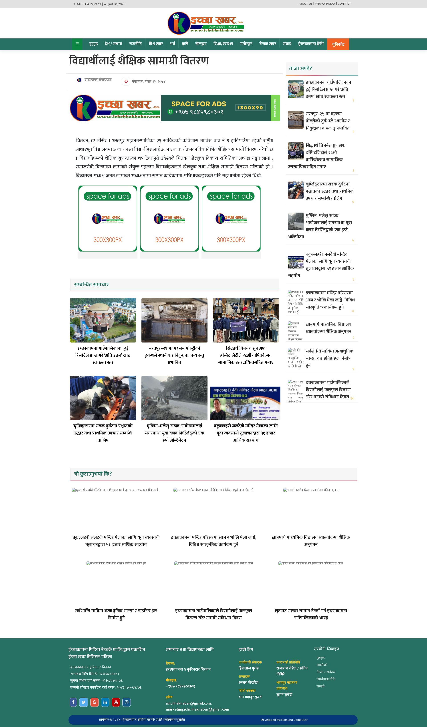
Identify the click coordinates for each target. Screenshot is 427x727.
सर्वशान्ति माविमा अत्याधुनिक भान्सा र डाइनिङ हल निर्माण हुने (329, 358)
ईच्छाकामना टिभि (311, 44)
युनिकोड (338, 44)
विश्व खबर (156, 44)
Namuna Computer (294, 720)
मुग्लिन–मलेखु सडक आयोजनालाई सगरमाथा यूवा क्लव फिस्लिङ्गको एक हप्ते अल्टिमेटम (174, 433)
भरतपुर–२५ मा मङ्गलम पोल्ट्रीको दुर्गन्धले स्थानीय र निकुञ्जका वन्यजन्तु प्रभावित (174, 355)
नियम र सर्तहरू (325, 672)
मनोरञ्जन (246, 44)
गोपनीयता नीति (325, 679)
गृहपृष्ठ (93, 44)
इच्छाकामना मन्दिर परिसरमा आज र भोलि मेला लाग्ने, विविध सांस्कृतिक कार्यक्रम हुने (330, 300)
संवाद (287, 44)
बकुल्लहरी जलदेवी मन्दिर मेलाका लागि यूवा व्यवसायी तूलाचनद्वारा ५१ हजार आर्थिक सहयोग (246, 433)
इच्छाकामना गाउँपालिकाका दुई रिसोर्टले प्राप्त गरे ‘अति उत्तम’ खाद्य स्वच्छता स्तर (103, 355)
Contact (344, 3)
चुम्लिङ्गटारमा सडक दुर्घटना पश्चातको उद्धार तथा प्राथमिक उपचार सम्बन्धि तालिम (103, 433)
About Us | (306, 3)
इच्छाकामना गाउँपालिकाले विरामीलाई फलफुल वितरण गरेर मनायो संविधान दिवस (328, 390)
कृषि (185, 44)
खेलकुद (201, 44)
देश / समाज (113, 44)
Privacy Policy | (326, 3)
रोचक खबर (267, 44)
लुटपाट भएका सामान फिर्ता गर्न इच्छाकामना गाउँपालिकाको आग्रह (311, 614)
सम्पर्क (320, 686)
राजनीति (135, 44)
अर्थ (172, 44)
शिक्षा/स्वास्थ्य (223, 44)
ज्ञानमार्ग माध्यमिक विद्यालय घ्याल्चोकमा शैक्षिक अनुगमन (328, 328)
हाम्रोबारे (322, 665)
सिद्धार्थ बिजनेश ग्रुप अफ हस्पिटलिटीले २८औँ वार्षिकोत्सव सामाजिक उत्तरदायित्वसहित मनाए (246, 355)
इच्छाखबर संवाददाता (98, 79)
